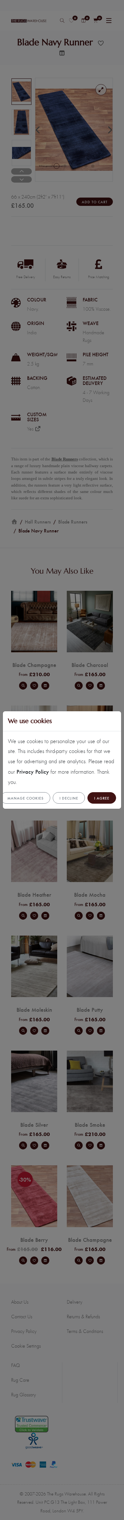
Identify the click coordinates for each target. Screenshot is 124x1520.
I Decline (68, 797)
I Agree (101, 797)
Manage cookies (25, 797)
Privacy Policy (33, 771)
